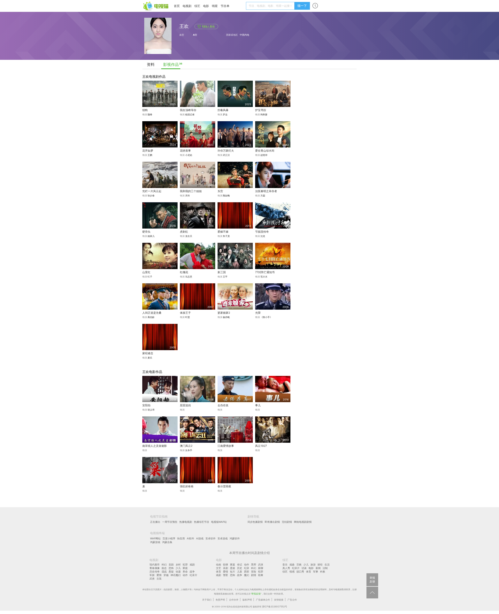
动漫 (178, 571)
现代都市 (155, 564)
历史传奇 (155, 571)
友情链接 (278, 599)
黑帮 (253, 564)
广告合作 (292, 599)
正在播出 (155, 521)
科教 (322, 571)
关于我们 (206, 599)
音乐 (285, 564)
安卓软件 (210, 538)
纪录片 (193, 575)
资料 (151, 64)
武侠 (152, 578)
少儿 (178, 568)
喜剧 (171, 564)
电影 (206, 6)
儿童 (239, 571)
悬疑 (171, 571)
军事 (315, 571)
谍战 (164, 571)
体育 (218, 571)
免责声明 (220, 599)
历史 (239, 568)
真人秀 (286, 568)
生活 (327, 564)
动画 (218, 564)
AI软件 (190, 538)
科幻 (164, 564)
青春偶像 (155, 568)
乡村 (178, 564)
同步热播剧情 (255, 521)
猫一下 (302, 6)
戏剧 (192, 564)
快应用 (181, 538)
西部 (246, 571)
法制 (325, 568)
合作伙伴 (233, 599)
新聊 (260, 568)
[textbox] (271, 6)
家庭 (185, 568)
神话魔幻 (176, 575)
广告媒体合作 (263, 599)
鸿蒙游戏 (155, 542)
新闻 (318, 568)
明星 (215, 6)
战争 (192, 571)
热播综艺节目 (201, 521)
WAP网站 (155, 538)
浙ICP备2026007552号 (274, 606)
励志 (164, 568)
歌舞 (260, 575)
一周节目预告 (169, 521)
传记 (239, 564)
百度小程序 (169, 538)
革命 (185, 571)
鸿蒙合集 (167, 542)
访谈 (304, 568)
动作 (185, 575)
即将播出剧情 (272, 521)
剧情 (253, 575)
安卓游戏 (223, 538)
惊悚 (225, 564)
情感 (292, 571)
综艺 (197, 6)
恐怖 (171, 568)
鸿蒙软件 (235, 538)
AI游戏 (199, 538)
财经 (320, 564)
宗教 (299, 564)
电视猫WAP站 (219, 521)
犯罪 (185, 564)
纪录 (246, 568)
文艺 (218, 568)
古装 (159, 578)
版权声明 (247, 599)
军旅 (152, 575)
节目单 (225, 6)
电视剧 (187, 6)
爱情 (159, 575)
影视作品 (171, 64)
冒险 (253, 571)
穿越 (166, 575)
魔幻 (246, 575)
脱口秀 (300, 571)
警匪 (225, 575)
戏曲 (292, 564)
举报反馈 (256, 593)
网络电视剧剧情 (303, 521)
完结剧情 (287, 521)
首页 (177, 6)
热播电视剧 (185, 521)
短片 (232, 571)
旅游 (313, 564)
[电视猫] (156, 5)
